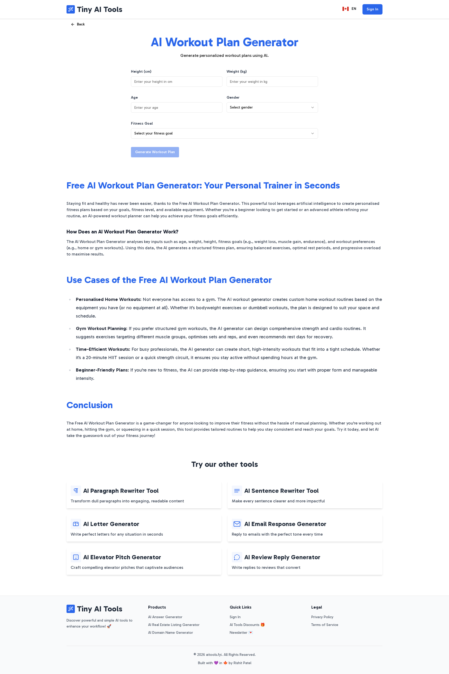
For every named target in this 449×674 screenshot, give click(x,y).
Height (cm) (141, 71)
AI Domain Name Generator (170, 632)
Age (134, 97)
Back (81, 24)
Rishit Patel (242, 663)
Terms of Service (324, 625)
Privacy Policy (322, 617)
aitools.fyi (214, 654)
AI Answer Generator (165, 617)
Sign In (372, 9)
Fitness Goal (142, 123)
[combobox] (272, 107)
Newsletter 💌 (241, 632)
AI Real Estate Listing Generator (174, 625)
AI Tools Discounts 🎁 (247, 625)
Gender (233, 97)
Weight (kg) (237, 71)
